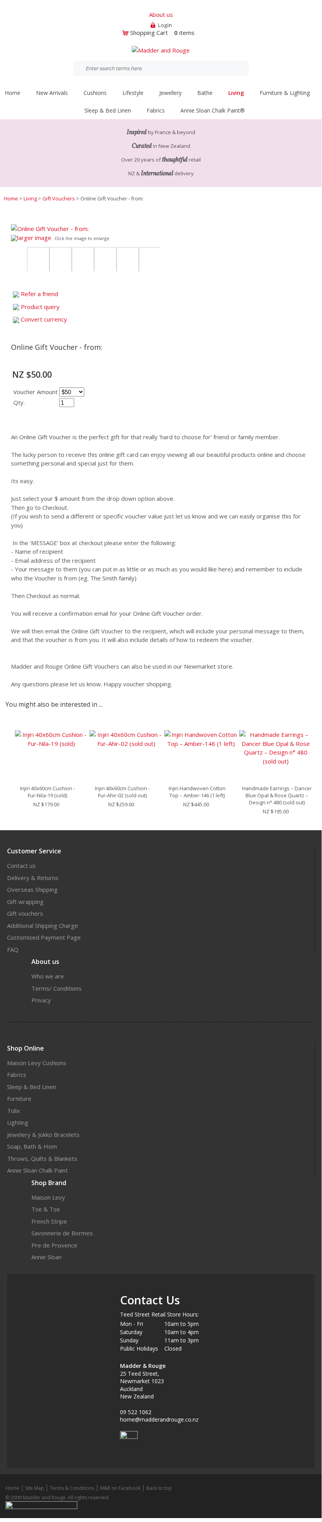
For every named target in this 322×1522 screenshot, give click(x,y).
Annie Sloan (46, 1257)
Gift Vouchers (58, 198)
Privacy (41, 1000)
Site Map (34, 1488)
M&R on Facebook (120, 1488)
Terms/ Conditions (56, 988)
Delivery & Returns (32, 878)
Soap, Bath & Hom (32, 1146)
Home (12, 92)
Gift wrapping (25, 902)
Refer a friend (39, 294)
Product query (40, 307)
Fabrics (16, 1074)
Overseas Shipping (32, 889)
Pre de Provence (54, 1245)
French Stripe (49, 1221)
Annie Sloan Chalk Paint (37, 1170)
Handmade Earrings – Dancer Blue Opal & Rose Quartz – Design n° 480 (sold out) (277, 795)
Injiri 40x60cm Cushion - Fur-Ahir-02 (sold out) (122, 792)
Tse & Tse (45, 1209)
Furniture (19, 1098)
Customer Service (34, 851)
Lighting (17, 1122)
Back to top (159, 1488)
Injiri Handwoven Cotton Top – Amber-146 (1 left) (197, 792)
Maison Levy (48, 1197)
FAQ (12, 949)
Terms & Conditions (72, 1488)
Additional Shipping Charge (42, 925)
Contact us (21, 865)
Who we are (47, 976)
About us (161, 14)
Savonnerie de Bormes (62, 1233)
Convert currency (44, 319)
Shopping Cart (149, 32)
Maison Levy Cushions (36, 1063)
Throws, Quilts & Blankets (42, 1158)
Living (30, 198)
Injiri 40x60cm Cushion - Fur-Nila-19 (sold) (47, 792)
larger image (34, 238)
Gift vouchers (25, 913)
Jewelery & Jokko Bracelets (43, 1134)
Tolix (13, 1111)
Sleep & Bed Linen (31, 1087)
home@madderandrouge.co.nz (159, 1419)
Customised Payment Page (44, 937)
